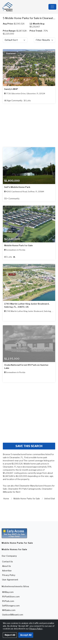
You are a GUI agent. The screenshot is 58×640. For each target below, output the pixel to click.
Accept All (25, 635)
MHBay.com (8, 592)
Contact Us (7, 561)
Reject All (10, 635)
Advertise (7, 570)
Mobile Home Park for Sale (18, 245)
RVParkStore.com (11, 596)
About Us (6, 566)
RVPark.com (8, 601)
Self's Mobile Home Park (17, 187)
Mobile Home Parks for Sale (17, 543)
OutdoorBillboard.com (12, 614)
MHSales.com (8, 610)
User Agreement (10, 579)
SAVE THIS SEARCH (28, 446)
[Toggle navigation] (52, 7)
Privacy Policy (8, 575)
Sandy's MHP (11, 89)
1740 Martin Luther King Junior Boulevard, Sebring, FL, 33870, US (26, 305)
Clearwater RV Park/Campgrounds (24, 489)
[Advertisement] (29, 411)
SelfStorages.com (11, 605)
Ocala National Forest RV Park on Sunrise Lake (26, 366)
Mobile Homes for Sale (14, 549)
